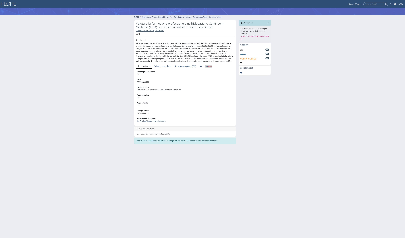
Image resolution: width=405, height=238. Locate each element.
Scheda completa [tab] (162, 66)
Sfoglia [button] (357, 4)
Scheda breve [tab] (144, 66)
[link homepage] (9, 4)
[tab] (201, 66)
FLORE (136, 17)
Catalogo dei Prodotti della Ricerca (155, 17)
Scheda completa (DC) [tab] (185, 66)
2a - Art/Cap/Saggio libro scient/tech (207, 17)
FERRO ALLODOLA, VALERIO (150, 30)
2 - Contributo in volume (181, 17)
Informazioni (247, 23)
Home (350, 4)
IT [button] (390, 4)
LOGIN (400, 4)
